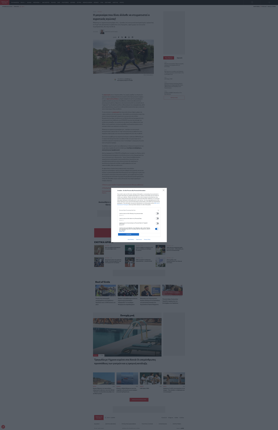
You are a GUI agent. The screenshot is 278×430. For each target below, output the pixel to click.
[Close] (164, 190)
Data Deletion (131, 239)
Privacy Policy (147, 239)
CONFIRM (128, 234)
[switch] (157, 213)
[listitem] (139, 210)
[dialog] (139, 215)
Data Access (139, 239)
